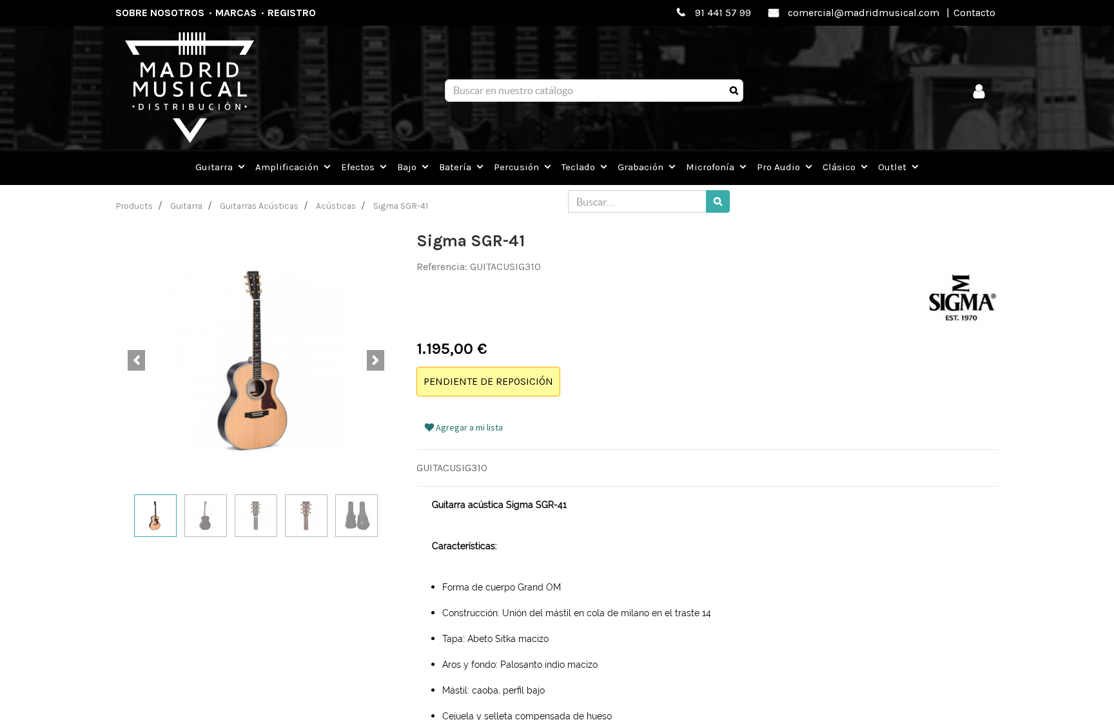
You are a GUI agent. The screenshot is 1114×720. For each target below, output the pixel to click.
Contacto (974, 12)
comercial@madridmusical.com (863, 12)
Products (134, 205)
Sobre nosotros (159, 12)
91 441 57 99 (723, 12)
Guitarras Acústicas (259, 205)
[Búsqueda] (734, 91)
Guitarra (186, 205)
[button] (136, 360)
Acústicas (336, 205)
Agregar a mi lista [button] (468, 427)
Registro (292, 12)
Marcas (236, 12)
